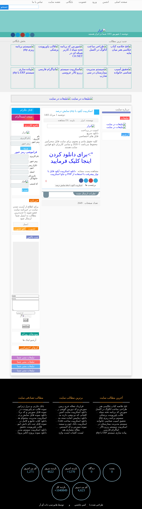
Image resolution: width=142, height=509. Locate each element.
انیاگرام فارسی (111, 429)
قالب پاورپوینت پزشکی (111, 415)
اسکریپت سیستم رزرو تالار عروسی (109, 427)
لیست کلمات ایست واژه (71, 432)
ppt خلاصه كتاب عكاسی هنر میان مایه (108, 406)
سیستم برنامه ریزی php (111, 418)
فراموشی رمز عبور (26, 152)
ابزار (83, 120)
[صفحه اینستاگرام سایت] (32, 35)
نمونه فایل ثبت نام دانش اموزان (30, 424)
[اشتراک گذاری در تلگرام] (86, 180)
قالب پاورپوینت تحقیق (31, 427)
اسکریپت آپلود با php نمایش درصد (74, 111)
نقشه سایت (54, 2)
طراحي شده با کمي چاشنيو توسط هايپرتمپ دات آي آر (71, 504)
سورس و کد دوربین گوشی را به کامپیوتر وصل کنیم (61, 409)
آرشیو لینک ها (29, 340)
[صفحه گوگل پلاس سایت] (22, 35)
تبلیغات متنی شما (25, 357)
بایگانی (69, 2)
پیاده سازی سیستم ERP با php (111, 432)
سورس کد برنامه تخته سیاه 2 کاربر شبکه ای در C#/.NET (98, 412)
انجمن (106, 2)
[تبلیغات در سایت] (82, 98)
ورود (94, 2)
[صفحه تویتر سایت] (27, 35)
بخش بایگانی (18, 41)
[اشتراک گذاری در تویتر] (96, 180)
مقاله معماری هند (71, 429)
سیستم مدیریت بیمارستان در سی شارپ (106, 424)
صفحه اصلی (120, 2)
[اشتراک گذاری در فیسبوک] (81, 180)
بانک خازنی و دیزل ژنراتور (30, 406)
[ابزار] (101, 30)
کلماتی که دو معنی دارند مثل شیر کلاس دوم (64, 415)
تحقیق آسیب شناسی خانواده (111, 421)
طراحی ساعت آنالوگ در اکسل (111, 409)
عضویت (82, 2)
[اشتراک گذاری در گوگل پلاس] (91, 180)
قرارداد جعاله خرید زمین (71, 406)
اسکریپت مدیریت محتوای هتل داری (29, 418)
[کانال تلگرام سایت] (18, 35)
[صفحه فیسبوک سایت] (13, 35)
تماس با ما (37, 2)
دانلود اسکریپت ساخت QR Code (70, 421)
